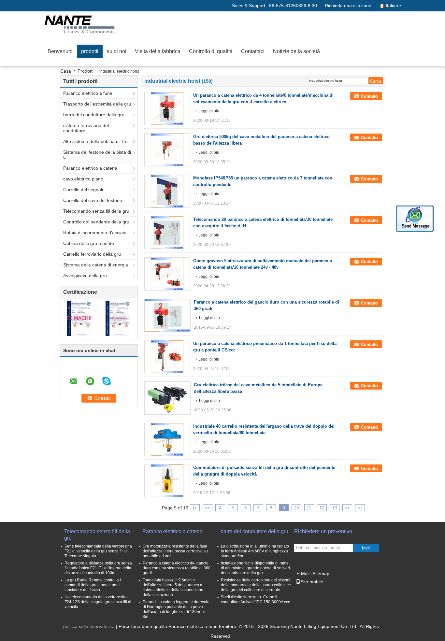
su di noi (116, 51)
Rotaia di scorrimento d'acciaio (94, 232)
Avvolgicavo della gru (85, 275)
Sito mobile (311, 581)
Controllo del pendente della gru (96, 221)
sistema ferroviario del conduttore (86, 128)
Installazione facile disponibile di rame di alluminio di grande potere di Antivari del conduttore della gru (255, 568)
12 (321, 507)
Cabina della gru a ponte (88, 243)
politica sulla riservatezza (89, 626)
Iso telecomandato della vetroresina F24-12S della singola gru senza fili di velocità (98, 602)
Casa (65, 71)
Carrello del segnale (84, 189)
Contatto (369, 96)
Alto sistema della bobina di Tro (95, 141)
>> (347, 507)
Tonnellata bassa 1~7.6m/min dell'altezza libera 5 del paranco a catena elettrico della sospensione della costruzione (173, 587)
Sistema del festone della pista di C (97, 155)
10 (296, 507)
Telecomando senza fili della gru (96, 211)
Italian (392, 5)
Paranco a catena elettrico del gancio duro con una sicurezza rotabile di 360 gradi (176, 568)
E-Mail (302, 573)
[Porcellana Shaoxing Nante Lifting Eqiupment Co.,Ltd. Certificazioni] (79, 317)
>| (360, 507)
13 (334, 507)
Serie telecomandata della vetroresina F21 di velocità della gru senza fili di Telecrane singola (98, 551)
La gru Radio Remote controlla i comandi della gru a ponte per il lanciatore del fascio (93, 585)
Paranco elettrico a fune (87, 93)
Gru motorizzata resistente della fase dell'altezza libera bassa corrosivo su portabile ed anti (175, 551)
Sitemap (320, 573)
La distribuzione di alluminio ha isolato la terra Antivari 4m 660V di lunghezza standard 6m (255, 551)
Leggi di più (208, 111)
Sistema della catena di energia (95, 264)
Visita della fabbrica (157, 51)
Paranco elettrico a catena (90, 168)
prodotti (89, 51)
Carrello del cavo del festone (92, 200)
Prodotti (85, 71)
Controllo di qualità (211, 51)
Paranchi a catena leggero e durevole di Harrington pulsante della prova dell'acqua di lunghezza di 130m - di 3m (176, 609)
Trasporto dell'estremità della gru (97, 104)
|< (195, 507)
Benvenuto (60, 51)
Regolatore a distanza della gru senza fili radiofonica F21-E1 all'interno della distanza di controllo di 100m (98, 568)
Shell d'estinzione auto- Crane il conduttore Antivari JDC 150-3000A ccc (255, 599)
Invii (366, 548)
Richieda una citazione (348, 5)
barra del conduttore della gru (93, 114)
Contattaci (253, 51)
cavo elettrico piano (83, 178)
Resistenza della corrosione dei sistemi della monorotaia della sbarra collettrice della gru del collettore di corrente (256, 585)
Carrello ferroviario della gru (92, 254)
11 (309, 507)
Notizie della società (296, 51)
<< (207, 507)
